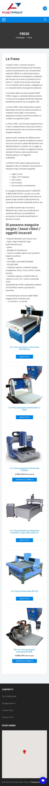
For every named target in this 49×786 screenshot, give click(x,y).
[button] (24, 752)
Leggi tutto (24, 357)
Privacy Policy (8, 717)
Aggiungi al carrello (24, 479)
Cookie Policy (7, 710)
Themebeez (36, 782)
